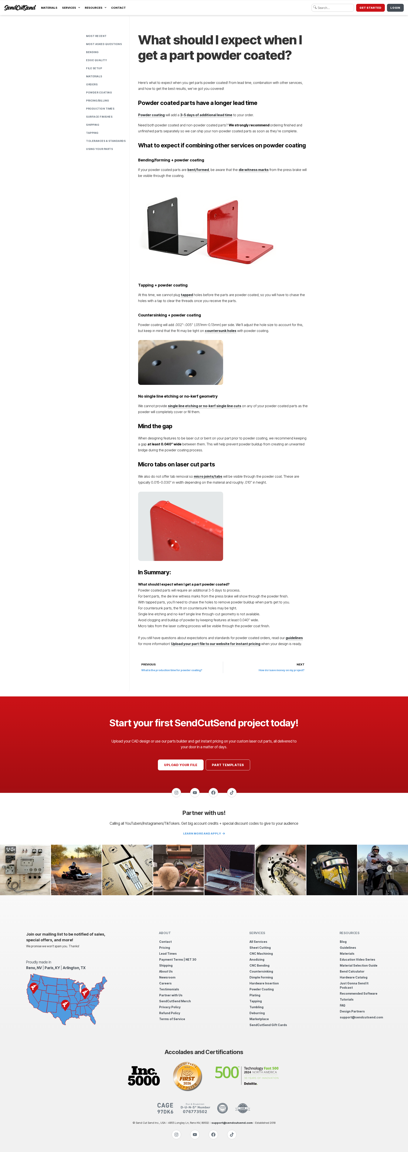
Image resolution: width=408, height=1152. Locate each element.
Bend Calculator (352, 971)
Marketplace (259, 1019)
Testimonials (169, 989)
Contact (118, 7)
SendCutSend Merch (175, 1001)
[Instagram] (176, 792)
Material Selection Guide (358, 965)
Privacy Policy (170, 1007)
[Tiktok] (232, 792)
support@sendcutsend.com (361, 1017)
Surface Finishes (99, 116)
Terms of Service (172, 1019)
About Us (166, 971)
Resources (93, 7)
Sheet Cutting (260, 947)
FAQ (342, 1005)
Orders (92, 84)
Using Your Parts (99, 149)
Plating (254, 995)
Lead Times (168, 953)
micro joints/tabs (208, 476)
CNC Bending (259, 965)
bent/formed (198, 170)
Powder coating (151, 115)
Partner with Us (171, 995)
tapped (187, 295)
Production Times (100, 108)
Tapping (92, 132)
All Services (258, 941)
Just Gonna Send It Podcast (354, 985)
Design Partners (352, 1011)
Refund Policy (169, 1013)
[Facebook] (213, 792)
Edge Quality (96, 60)
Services (69, 7)
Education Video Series (357, 959)
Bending (92, 52)
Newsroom (167, 977)
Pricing (164, 947)
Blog (343, 941)
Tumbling (256, 1007)
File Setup (94, 68)
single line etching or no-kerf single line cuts (204, 406)
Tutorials (347, 999)
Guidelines (348, 947)
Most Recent (96, 36)
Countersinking (261, 971)
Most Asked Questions (104, 44)
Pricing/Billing (97, 100)
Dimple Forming (261, 977)
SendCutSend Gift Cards (268, 1025)
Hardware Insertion (264, 983)
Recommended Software (358, 993)
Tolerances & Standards (106, 141)
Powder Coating (99, 92)
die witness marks (254, 170)
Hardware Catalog (353, 977)
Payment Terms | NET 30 (177, 959)
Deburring (257, 1013)
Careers (165, 983)
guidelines (294, 638)
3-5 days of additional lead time (206, 115)
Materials (49, 7)
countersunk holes (220, 331)
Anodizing (256, 959)
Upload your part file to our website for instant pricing (215, 644)
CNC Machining (261, 953)
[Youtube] (195, 792)
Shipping (92, 124)
